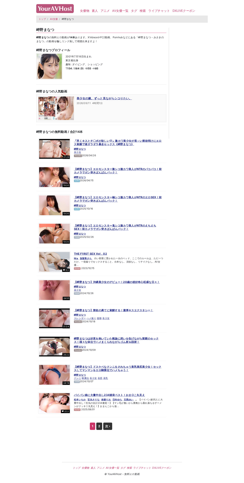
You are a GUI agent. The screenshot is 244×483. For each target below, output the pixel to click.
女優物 (84, 11)
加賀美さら (86, 258)
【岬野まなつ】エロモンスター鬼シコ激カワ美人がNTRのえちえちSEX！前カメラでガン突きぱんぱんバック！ (115, 227)
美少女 (77, 152)
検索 (143, 11)
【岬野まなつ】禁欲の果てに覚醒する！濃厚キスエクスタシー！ (113, 310)
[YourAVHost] (55, 7)
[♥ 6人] (54, 261)
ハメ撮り (91, 318)
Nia (76, 258)
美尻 (100, 378)
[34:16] (54, 374)
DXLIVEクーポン (184, 11)
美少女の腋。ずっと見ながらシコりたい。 (104, 98)
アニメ (105, 11)
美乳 (105, 378)
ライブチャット (159, 11)
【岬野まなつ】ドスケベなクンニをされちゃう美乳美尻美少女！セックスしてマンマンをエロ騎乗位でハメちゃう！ (117, 368)
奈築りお (106, 399)
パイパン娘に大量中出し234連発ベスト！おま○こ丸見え (109, 395)
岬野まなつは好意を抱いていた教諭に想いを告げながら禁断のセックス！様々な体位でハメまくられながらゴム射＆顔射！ (116, 340)
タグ (134, 11)
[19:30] (54, 176)
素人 (95, 11)
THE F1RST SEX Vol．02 (90, 253)
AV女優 (54, 19)
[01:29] (54, 148)
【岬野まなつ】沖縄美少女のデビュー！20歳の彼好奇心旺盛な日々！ (117, 282)
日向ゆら (118, 399)
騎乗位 (85, 378)
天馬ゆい (129, 399)
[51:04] (54, 318)
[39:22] (54, 346)
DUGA (77, 268)
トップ (42, 19)
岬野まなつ (80, 148)
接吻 (99, 318)
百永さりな (94, 399)
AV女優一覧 (120, 11)
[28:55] (54, 289)
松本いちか (80, 399)
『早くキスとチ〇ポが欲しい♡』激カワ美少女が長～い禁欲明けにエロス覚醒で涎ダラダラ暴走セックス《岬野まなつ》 (118, 142)
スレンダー (80, 318)
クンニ (77, 378)
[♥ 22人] (54, 402)
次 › (107, 426)
